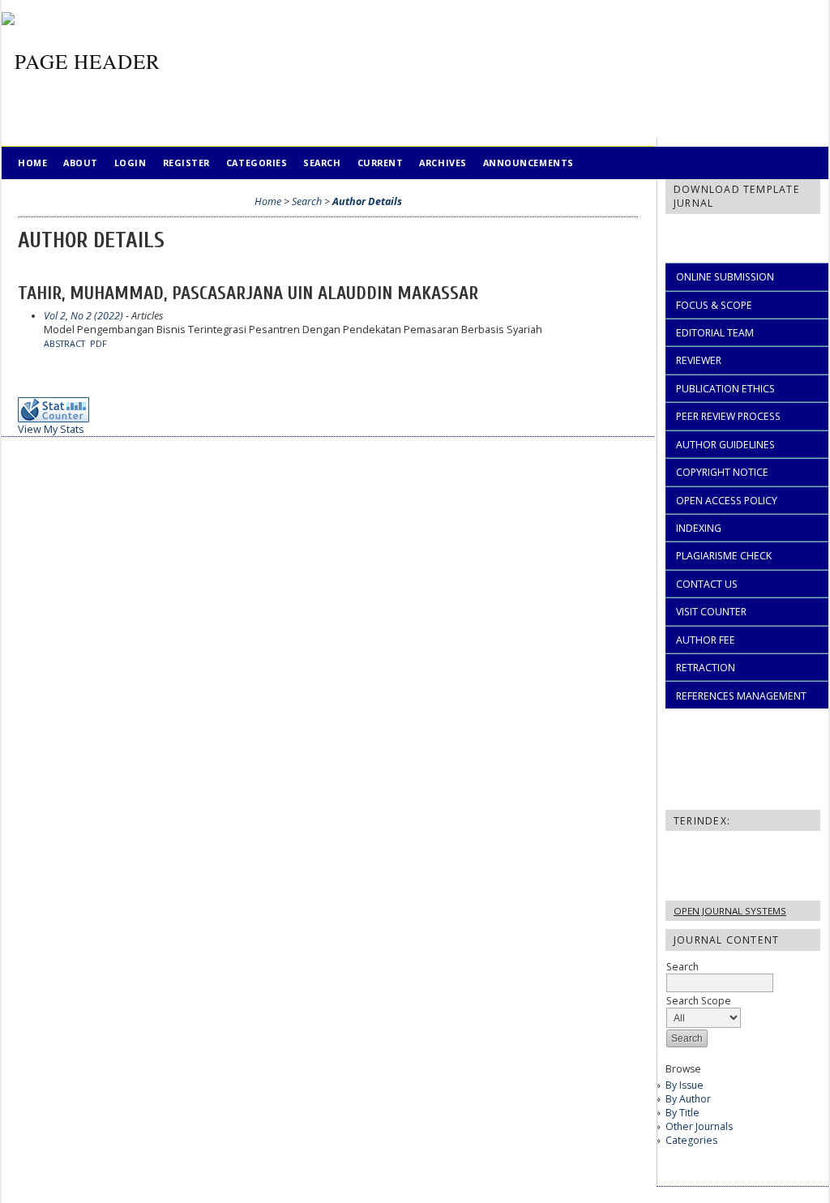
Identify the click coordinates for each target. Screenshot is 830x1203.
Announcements (528, 162)
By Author (688, 1099)
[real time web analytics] (58, 419)
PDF (98, 343)
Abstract (64, 343)
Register (186, 162)
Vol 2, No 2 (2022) (83, 316)
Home (32, 162)
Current (380, 162)
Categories (691, 1140)
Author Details (367, 201)
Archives (442, 162)
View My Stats (51, 429)
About (80, 162)
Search (321, 162)
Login (130, 162)
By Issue (684, 1085)
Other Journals (699, 1126)
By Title (682, 1113)
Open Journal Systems (730, 911)
